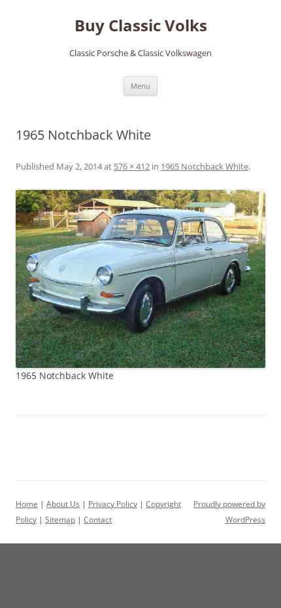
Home (27, 503)
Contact (98, 519)
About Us (63, 503)
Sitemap (60, 519)
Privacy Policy (112, 503)
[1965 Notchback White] (140, 279)
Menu (140, 86)
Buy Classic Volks (140, 26)
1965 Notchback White (204, 166)
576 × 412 (132, 166)
